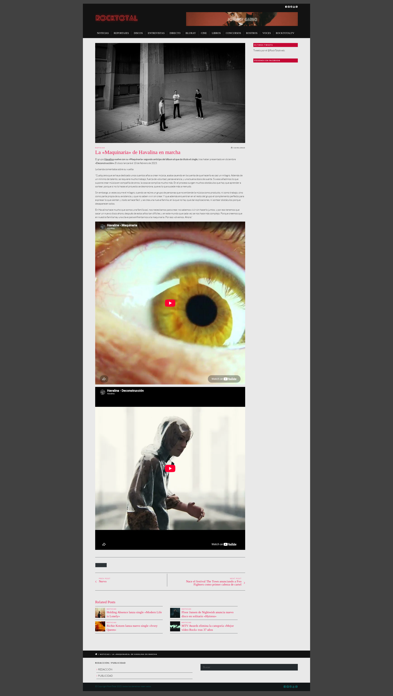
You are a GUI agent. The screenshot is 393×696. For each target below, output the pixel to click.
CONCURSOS (233, 33)
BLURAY (191, 33)
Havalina (109, 159)
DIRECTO (175, 33)
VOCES (267, 33)
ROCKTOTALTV (285, 33)
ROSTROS (251, 33)
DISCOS (138, 33)
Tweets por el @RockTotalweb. (269, 50)
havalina (101, 565)
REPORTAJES (121, 33)
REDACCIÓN (105, 669)
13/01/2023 (239, 148)
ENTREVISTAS (156, 33)
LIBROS (216, 33)
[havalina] (170, 93)
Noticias (100, 148)
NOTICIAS (103, 33)
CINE (204, 33)
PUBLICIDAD (105, 676)
